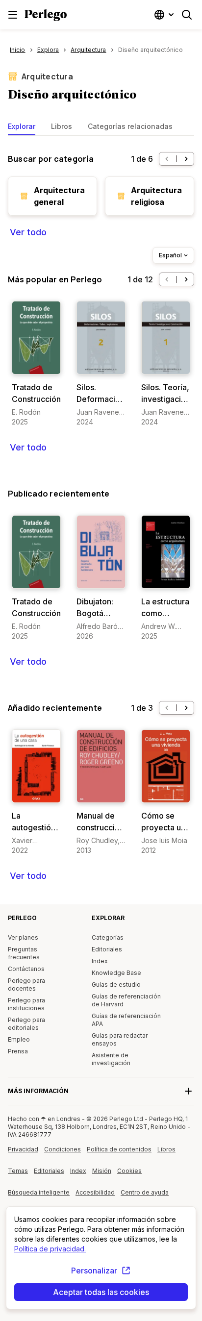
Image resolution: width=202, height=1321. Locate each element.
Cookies (129, 1170)
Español (170, 255)
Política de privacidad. (50, 1249)
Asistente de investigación (111, 1059)
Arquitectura (47, 76)
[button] (166, 159)
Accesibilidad (98, 1196)
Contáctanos (26, 968)
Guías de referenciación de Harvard (126, 1000)
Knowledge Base (116, 972)
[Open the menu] (13, 15)
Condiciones (62, 1149)
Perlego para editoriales (26, 1023)
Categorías (108, 937)
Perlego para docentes (26, 984)
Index (100, 961)
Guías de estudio (116, 984)
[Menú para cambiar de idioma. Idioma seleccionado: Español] (165, 14)
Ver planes (23, 937)
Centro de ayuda (145, 1196)
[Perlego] (46, 16)
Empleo (19, 1039)
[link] (36, 364)
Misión (101, 1170)
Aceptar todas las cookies (101, 1292)
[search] (187, 15)
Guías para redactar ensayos (120, 1039)
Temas (18, 1170)
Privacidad (23, 1149)
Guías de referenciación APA (126, 1019)
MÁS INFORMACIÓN (38, 1091)
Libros (61, 126)
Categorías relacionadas (130, 126)
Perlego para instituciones (26, 1004)
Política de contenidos (119, 1153)
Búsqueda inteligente (39, 1192)
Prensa (18, 1051)
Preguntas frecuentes (24, 953)
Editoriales (107, 949)
